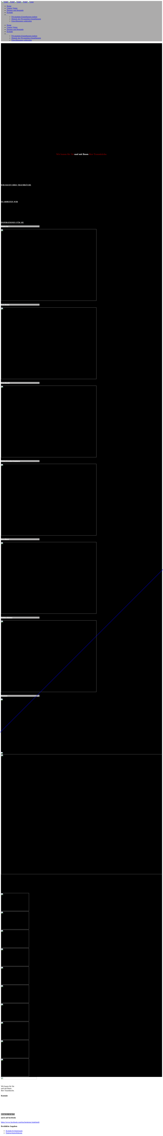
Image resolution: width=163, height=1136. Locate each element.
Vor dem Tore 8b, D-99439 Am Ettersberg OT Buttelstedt (27, 1105)
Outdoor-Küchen (6, 617)
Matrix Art (4, 226)
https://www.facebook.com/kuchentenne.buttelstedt (20, 1122)
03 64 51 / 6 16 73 (8, 1114)
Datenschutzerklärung (14, 1133)
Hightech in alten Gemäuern (10, 461)
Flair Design (5, 305)
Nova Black (5, 539)
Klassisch (4, 696)
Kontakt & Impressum (14, 1131)
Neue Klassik (5, 383)
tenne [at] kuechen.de (14, 1112)
